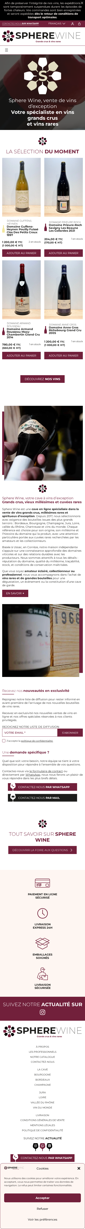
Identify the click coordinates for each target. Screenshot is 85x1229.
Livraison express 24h (42, 926)
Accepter (42, 1198)
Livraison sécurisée (43, 986)
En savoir (15, 593)
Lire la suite (21, 187)
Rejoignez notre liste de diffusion (30, 727)
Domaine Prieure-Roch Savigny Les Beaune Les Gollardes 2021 (65, 228)
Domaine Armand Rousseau (19, 325)
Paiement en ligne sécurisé (42, 895)
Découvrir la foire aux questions (40, 850)
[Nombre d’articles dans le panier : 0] (79, 23)
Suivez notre (42, 1004)
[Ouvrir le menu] (6, 50)
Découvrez (42, 379)
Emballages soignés (42, 956)
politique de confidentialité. (37, 740)
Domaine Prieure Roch (65, 222)
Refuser (42, 1209)
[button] (79, 1168)
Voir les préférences (42, 1219)
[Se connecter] (72, 23)
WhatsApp (33, 774)
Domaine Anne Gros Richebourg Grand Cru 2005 (65, 330)
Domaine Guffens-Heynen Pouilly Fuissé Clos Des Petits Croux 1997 (22, 230)
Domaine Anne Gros (62, 324)
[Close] (82, 3)
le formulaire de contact (46, 771)
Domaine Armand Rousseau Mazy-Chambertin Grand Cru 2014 (23, 333)
